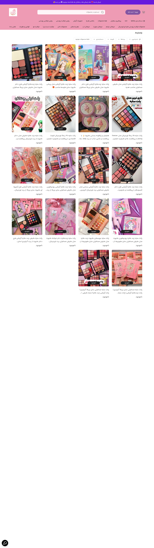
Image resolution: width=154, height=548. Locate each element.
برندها (123, 39)
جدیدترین (135, 39)
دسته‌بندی (99, 39)
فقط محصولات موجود (82, 39)
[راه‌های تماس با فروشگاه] (5, 543)
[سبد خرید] (143, 12)
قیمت (112, 39)
